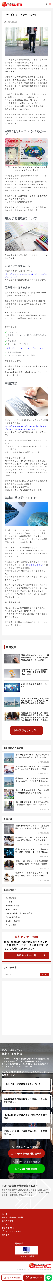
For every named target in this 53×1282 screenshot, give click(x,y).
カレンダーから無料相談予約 (26, 1153)
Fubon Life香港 (13, 917)
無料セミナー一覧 (26, 955)
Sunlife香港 (11, 898)
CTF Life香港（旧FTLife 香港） (20, 913)
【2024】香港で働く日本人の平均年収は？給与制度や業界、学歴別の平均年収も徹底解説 (35, 701)
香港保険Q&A (8, 1228)
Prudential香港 (12, 906)
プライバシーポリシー (11, 1231)
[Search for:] (22, 974)
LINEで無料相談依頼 (26, 1168)
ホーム (5, 1214)
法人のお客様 (7, 1221)
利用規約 (5, 1235)
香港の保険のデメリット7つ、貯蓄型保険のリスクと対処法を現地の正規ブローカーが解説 (35, 657)
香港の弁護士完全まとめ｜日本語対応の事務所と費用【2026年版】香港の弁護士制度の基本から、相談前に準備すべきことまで (35, 716)
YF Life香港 (11, 925)
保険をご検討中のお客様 (12, 1217)
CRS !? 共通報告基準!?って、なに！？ (34, 685)
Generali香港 (12, 909)
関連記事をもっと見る (26, 730)
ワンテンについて (9, 1224)
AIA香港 (9, 902)
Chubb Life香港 (13, 921)
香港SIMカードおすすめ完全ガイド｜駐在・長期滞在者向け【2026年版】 (34, 672)
